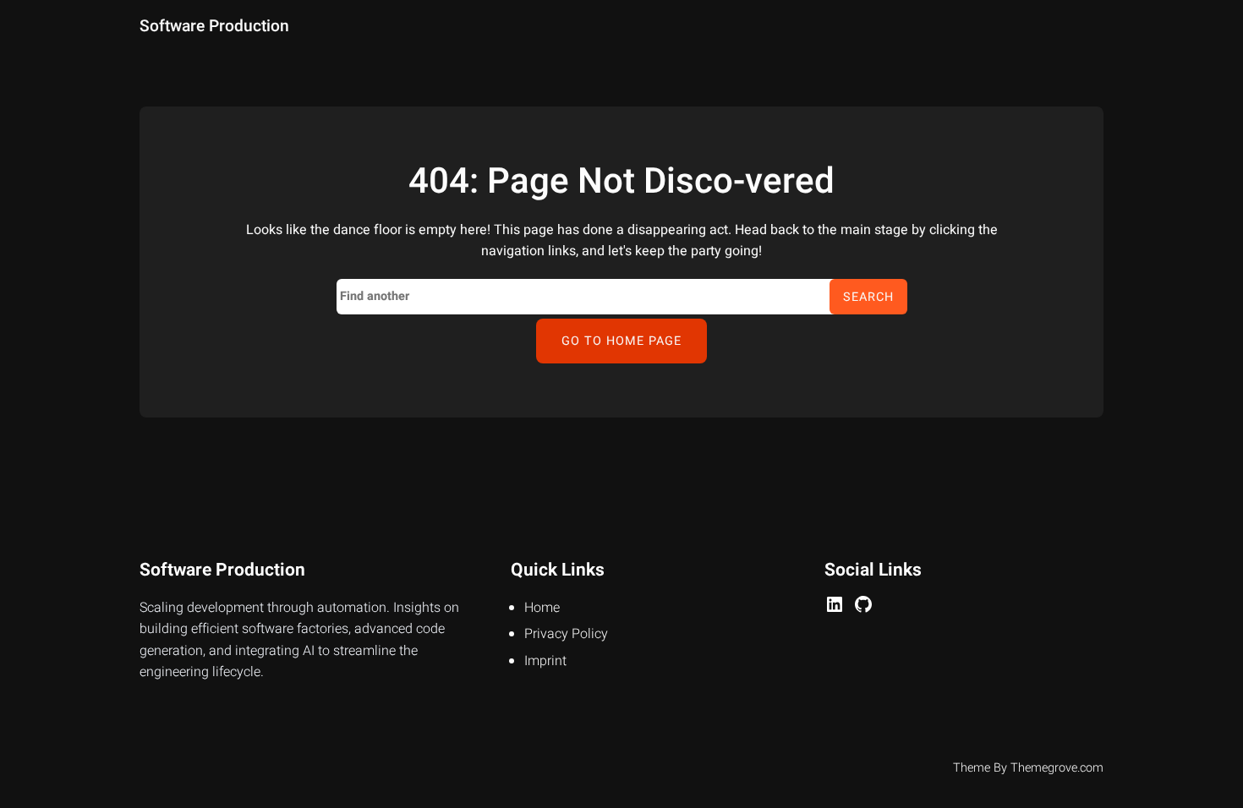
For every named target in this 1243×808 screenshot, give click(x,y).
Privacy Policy (566, 634)
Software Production (214, 26)
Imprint (545, 661)
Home (542, 608)
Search (868, 297)
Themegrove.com (1056, 768)
